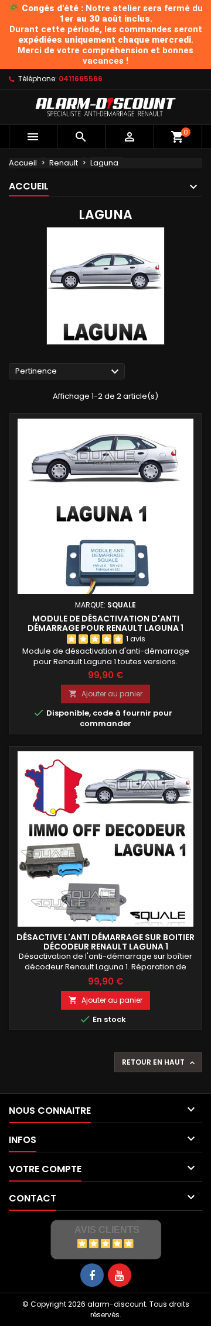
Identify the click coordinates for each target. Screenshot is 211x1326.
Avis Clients (106, 1230)
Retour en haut (159, 1062)
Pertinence (68, 372)
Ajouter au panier (105, 694)
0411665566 (81, 79)
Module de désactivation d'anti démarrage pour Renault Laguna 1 (105, 623)
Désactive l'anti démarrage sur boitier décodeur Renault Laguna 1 (105, 941)
